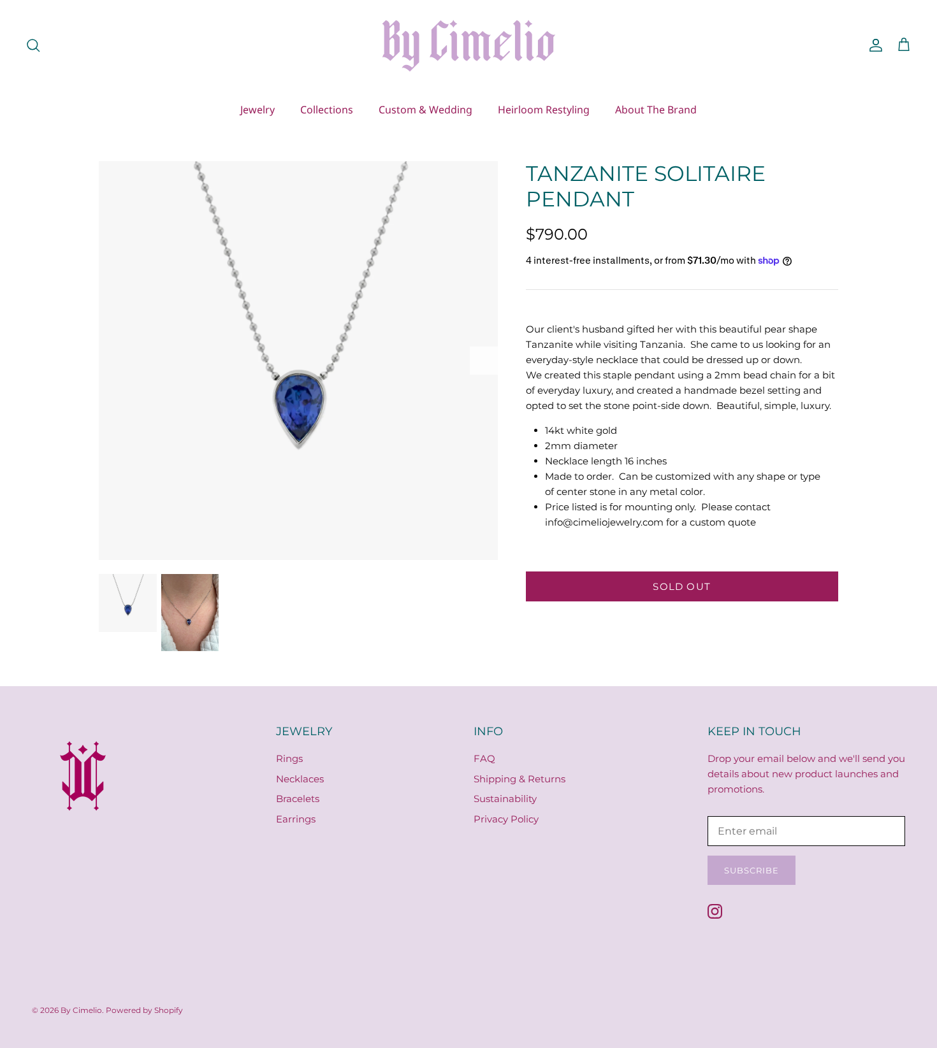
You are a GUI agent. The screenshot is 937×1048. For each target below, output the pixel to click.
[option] (298, 360)
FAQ (484, 758)
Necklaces (300, 779)
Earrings (296, 819)
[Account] (873, 45)
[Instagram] (715, 911)
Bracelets (297, 799)
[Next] (484, 361)
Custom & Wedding (425, 110)
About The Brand (656, 110)
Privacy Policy (506, 819)
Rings (289, 758)
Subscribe (751, 870)
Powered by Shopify (144, 1010)
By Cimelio (81, 1010)
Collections (326, 110)
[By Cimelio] (468, 45)
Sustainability (505, 799)
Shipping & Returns (519, 779)
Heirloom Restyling (544, 110)
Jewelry (257, 110)
